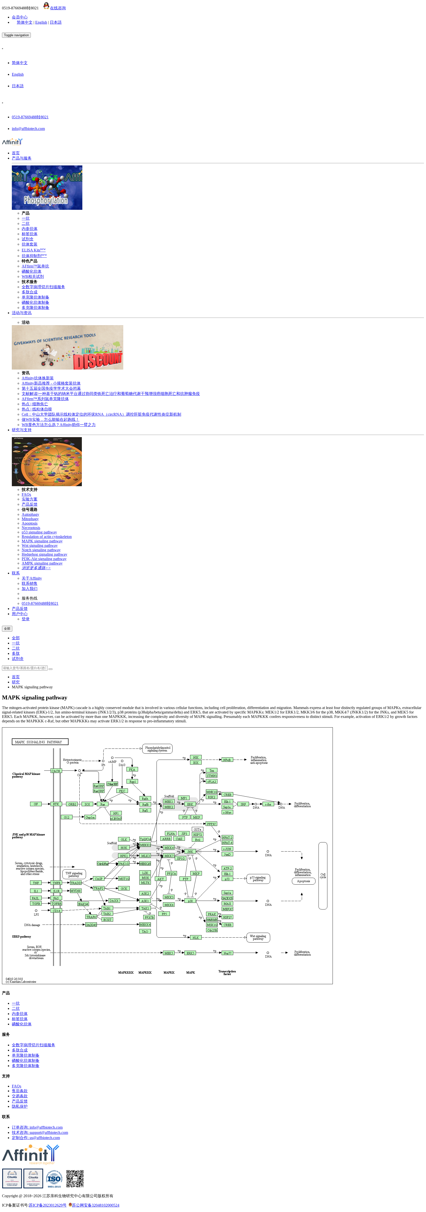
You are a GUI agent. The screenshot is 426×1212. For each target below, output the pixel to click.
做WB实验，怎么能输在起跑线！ (50, 419)
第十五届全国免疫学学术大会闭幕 (51, 388)
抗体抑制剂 (34, 256)
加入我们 (29, 589)
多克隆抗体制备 (35, 307)
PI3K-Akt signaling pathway (44, 559)
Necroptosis (31, 528)
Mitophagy (30, 519)
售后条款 (20, 1091)
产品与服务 (22, 158)
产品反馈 (29, 504)
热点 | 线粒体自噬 (37, 409)
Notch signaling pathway (41, 550)
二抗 (26, 223)
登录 (26, 619)
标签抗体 (29, 234)
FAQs (26, 494)
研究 (16, 682)
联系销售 (29, 583)
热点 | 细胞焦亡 (35, 404)
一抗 (26, 218)
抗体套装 (29, 244)
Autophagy (30, 514)
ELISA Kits (34, 250)
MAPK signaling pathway (42, 541)
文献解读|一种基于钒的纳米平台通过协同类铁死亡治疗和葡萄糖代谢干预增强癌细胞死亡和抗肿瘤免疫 (111, 394)
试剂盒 (28, 239)
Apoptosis (29, 523)
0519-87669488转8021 (30, 117)
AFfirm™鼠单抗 (35, 266)
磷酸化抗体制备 (35, 302)
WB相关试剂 (33, 276)
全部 (16, 638)
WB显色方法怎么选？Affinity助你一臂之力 (59, 425)
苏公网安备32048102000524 (95, 1205)
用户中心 (20, 614)
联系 (16, 573)
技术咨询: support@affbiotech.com (40, 1132)
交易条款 (20, 1096)
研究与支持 (22, 430)
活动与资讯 (22, 313)
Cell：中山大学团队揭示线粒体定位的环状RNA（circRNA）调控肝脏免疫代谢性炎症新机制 (101, 414)
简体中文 (25, 22)
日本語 (56, 22)
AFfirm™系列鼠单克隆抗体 (45, 399)
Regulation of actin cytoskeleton (47, 537)
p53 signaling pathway (39, 532)
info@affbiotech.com (28, 128)
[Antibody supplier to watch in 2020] (33, 1187)
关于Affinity (32, 578)
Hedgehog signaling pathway (44, 554)
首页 (16, 153)
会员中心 (20, 17)
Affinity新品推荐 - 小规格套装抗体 (51, 383)
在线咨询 (58, 8)
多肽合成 (29, 292)
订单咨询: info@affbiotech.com (37, 1127)
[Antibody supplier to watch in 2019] (12, 1187)
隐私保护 (20, 1106)
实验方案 (29, 499)
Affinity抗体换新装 (38, 378)
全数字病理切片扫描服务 (43, 287)
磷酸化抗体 (31, 271)
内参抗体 (29, 229)
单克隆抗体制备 (35, 297)
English (41, 22)
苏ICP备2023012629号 (48, 1205)
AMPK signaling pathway (42, 563)
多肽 (16, 653)
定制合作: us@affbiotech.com (36, 1138)
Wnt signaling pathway (40, 545)
